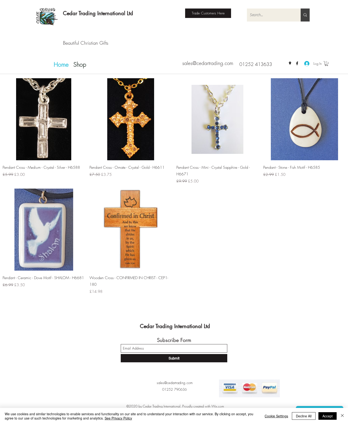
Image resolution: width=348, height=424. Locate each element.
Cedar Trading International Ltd (98, 13)
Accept (327, 416)
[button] (326, 63)
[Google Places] (290, 63)
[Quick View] (44, 119)
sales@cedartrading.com (207, 63)
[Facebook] (297, 63)
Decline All (304, 416)
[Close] (342, 416)
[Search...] (305, 15)
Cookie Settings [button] (276, 416)
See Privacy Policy (118, 418)
